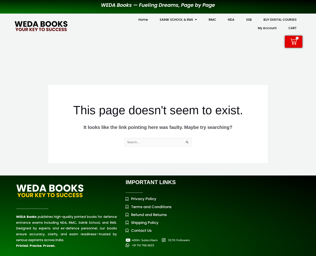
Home (143, 19)
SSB (249, 19)
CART (292, 28)
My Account (267, 28)
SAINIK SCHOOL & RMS (176, 19)
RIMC (212, 19)
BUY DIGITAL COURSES (280, 19)
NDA (231, 19)
